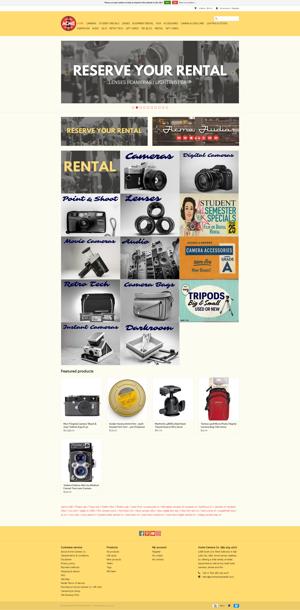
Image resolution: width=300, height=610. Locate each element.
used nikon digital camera (180, 515)
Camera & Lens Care (192, 23)
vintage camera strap (209, 515)
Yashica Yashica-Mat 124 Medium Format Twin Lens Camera (81, 487)
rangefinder (226, 511)
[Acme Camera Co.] (68, 23)
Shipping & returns (70, 571)
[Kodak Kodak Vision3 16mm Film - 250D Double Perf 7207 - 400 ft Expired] (127, 398)
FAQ (63, 575)
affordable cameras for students (179, 507)
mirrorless (126, 511)
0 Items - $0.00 (205, 8)
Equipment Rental (142, 23)
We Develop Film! (70, 595)
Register (156, 551)
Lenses (126, 23)
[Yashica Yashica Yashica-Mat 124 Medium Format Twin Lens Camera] (81, 460)
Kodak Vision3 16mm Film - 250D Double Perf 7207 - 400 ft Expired (127, 425)
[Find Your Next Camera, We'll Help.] (150, 72)
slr (64, 515)
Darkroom (83, 28)
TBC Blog (146, 28)
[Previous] (67, 72)
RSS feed (111, 571)
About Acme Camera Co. (73, 551)
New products (114, 559)
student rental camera (110, 515)
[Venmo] (235, 606)
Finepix (81, 507)
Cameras (91, 23)
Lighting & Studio (217, 23)
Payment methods (70, 567)
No (175, 3)
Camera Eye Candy (70, 591)
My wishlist (157, 559)
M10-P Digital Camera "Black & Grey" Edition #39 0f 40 (79, 425)
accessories (151, 507)
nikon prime (208, 511)
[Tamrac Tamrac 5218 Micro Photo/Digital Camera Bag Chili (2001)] (218, 398)
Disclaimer (66, 559)
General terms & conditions (75, 555)
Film (158, 23)
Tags (109, 567)
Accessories (171, 23)
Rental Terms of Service (73, 583)
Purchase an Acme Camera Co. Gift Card (81, 587)
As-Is (104, 28)
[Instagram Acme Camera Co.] (158, 533)
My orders (157, 555)
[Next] (233, 72)
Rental (159, 28)
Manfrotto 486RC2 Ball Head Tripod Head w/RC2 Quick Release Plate (170, 426)
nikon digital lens (168, 511)
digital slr (87, 511)
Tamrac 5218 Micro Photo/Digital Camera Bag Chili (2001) (218, 425)
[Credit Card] (214, 606)
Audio (95, 28)
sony (74, 515)
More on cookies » (187, 3)
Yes (167, 3)
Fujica (94, 507)
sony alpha (89, 515)
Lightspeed (109, 606)
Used (136, 507)
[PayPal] (221, 606)
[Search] (216, 18)
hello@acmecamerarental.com (218, 577)
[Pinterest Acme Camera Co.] (147, 533)
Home (80, 23)
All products (113, 551)
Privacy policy (68, 563)
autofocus (205, 507)
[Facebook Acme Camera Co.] (141, 533)
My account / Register (229, 8)
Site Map (65, 579)
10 (167, 107)
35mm (67, 507)
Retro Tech (116, 28)
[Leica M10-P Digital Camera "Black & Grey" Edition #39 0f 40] (81, 398)
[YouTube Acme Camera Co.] (152, 533)
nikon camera (145, 511)
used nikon (132, 515)
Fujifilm (108, 507)
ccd (72, 511)
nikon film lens (190, 511)
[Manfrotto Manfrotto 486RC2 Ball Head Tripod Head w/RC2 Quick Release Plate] (172, 398)
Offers (110, 563)
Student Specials (109, 23)
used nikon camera (153, 515)
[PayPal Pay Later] (228, 606)
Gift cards (132, 28)
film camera (107, 511)
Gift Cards (172, 28)
